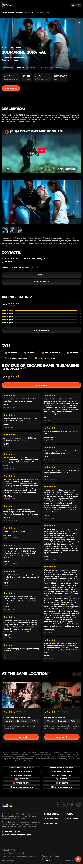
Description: (7, 67)
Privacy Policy (7, 853)
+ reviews (12, 305)
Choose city (51, 823)
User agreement (8, 860)
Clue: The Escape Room (16, 717)
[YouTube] (72, 804)
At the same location (52, 67)
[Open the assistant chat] (78, 859)
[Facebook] (58, 804)
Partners (72, 819)
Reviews (32, 67)
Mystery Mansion (54, 717)
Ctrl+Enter (34, 267)
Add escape (51, 819)
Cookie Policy (20, 853)
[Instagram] (63, 804)
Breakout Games (18, 57)
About (70, 814)
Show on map (52, 814)
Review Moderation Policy (26, 857)
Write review (41, 385)
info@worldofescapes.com (18, 835)
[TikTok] (67, 804)
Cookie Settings (8, 857)
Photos (20, 67)
